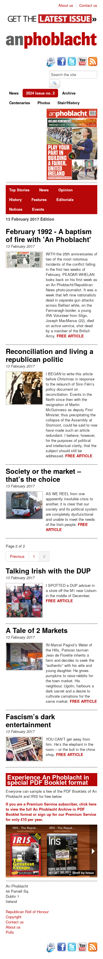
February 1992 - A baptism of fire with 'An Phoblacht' (49, 235)
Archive (69, 93)
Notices (15, 209)
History (15, 199)
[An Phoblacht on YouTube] (81, 62)
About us (65, 5)
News (14, 93)
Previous (17, 556)
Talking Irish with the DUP (48, 570)
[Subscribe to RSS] (92, 62)
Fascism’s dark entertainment (30, 720)
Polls (10, 932)
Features (39, 199)
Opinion (65, 189)
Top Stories (19, 189)
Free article (70, 336)
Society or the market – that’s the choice (43, 475)
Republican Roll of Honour (27, 911)
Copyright (13, 916)
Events (38, 209)
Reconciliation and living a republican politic (49, 355)
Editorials (65, 199)
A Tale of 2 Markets (37, 630)
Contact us (88, 5)
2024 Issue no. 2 (40, 93)
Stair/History (69, 102)
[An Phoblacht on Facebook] (61, 62)
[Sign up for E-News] (50, 62)
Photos (43, 102)
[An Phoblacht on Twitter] (71, 62)
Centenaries (19, 102)
